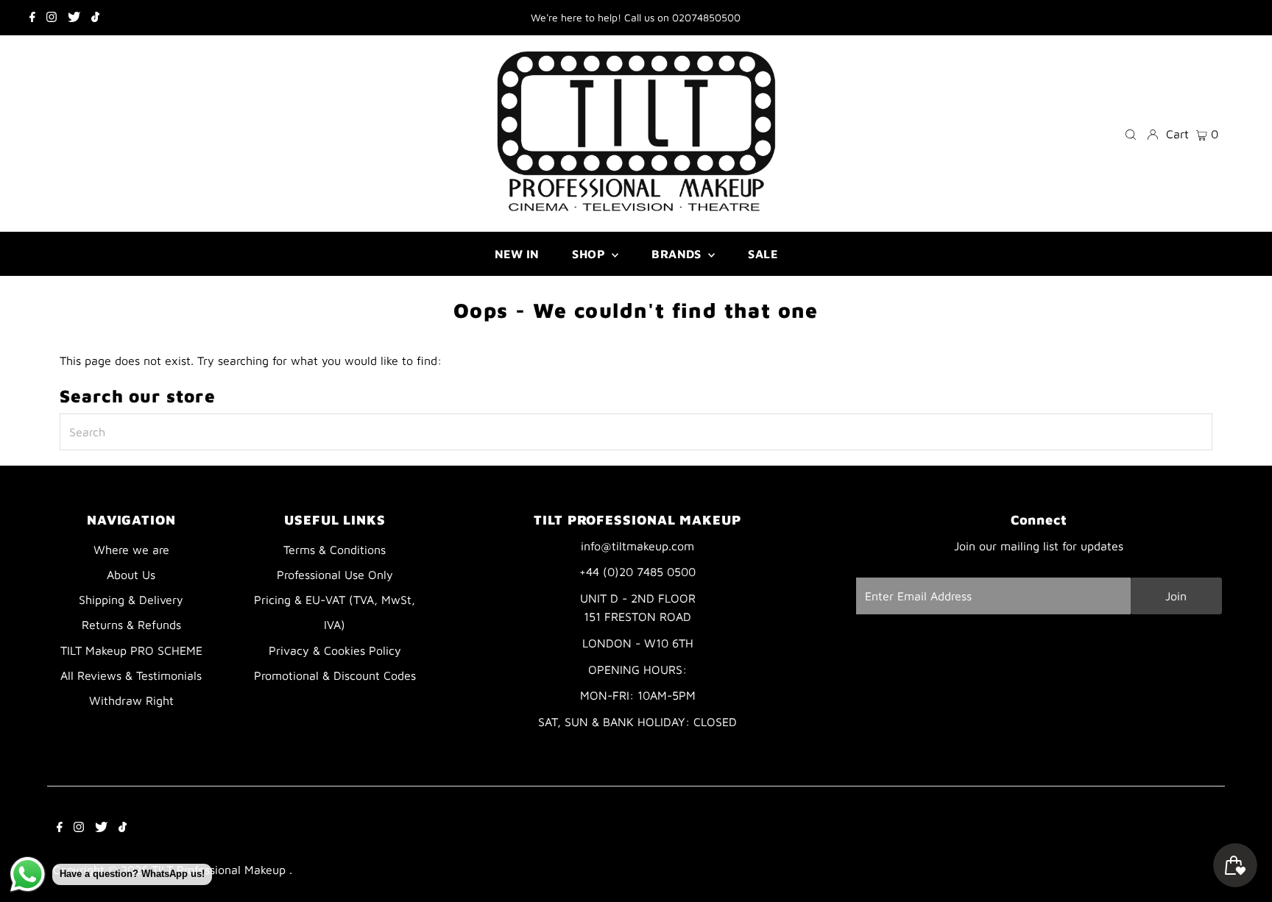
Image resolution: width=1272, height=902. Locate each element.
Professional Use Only (335, 574)
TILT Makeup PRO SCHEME (131, 650)
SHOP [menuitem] (590, 253)
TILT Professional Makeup (220, 869)
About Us (131, 574)
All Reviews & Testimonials (131, 675)
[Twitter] (74, 17)
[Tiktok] (95, 17)
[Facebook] (32, 17)
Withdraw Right (131, 700)
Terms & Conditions (334, 549)
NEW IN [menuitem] (517, 253)
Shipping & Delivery (131, 599)
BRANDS (677, 253)
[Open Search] (1130, 134)
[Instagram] (51, 17)
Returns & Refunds (131, 624)
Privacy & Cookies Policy (335, 650)
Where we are (131, 549)
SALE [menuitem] (762, 253)
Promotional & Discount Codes (335, 675)
